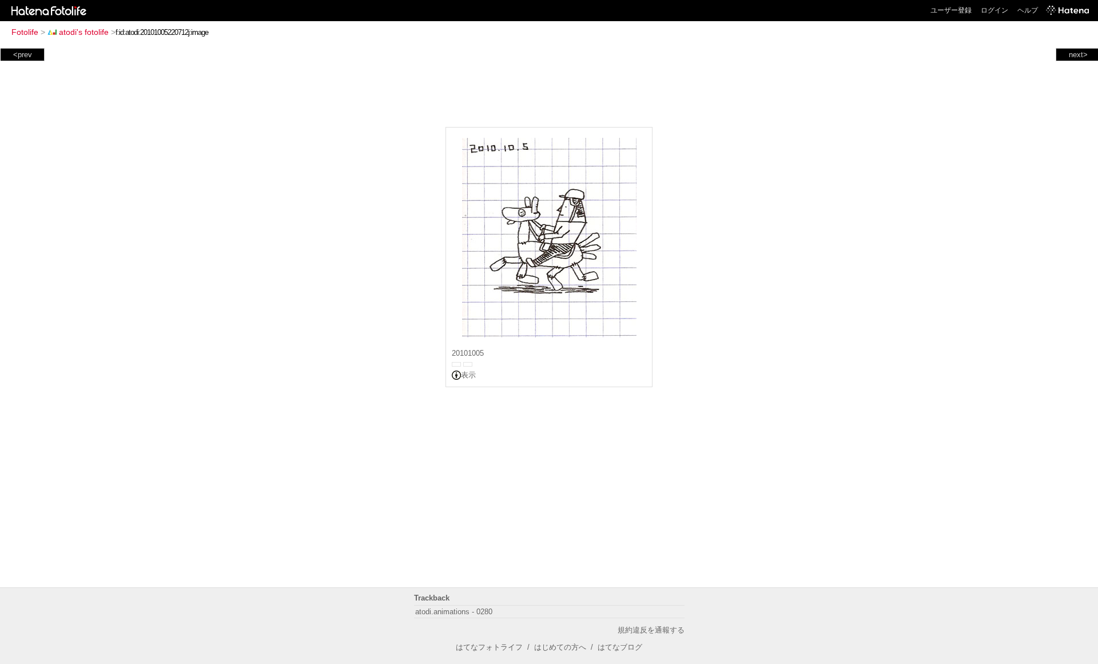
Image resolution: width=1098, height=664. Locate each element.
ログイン (994, 10)
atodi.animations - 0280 (453, 611)
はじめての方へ (560, 647)
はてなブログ (620, 647)
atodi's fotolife (84, 32)
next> (1078, 54)
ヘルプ (1027, 10)
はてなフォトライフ (489, 647)
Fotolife (24, 32)
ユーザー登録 (951, 10)
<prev (22, 54)
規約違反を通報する (651, 630)
